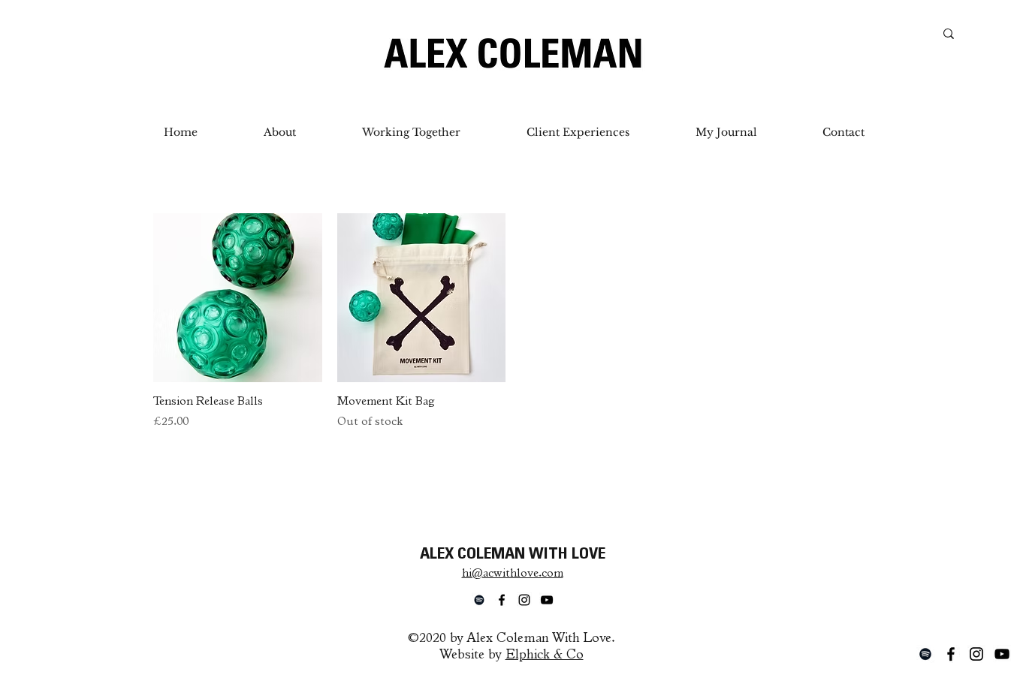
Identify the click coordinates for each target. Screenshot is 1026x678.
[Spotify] (925, 654)
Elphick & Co (544, 655)
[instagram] (976, 654)
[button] (411, 132)
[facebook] (951, 654)
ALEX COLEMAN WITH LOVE (512, 555)
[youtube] (1002, 654)
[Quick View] (237, 297)
